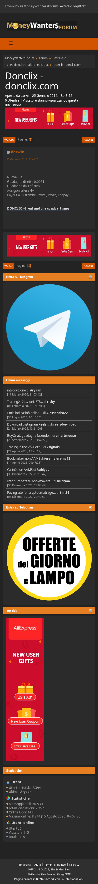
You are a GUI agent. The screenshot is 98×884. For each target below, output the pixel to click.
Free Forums (48, 874)
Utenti (16, 781)
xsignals (53, 447)
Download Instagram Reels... (28, 424)
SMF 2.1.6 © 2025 (38, 869)
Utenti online (22, 822)
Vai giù (9, 139)
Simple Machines (60, 869)
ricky (51, 402)
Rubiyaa (43, 470)
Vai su (8, 265)
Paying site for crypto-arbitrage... (31, 492)
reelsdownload (64, 424)
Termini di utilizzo (55, 864)
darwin (17, 151)
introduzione (16, 390)
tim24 (64, 492)
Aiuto (37, 864)
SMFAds (32, 874)
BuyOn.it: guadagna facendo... (29, 435)
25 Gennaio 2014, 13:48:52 (23, 159)
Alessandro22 (57, 413)
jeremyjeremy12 (57, 458)
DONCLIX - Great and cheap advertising (38, 208)
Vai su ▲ (74, 864)
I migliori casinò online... (24, 413)
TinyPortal (25, 864)
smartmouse (66, 435)
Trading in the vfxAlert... (25, 447)
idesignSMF (64, 874)
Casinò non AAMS (20, 470)
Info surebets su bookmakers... (30, 481)
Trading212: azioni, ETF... (25, 402)
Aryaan (35, 390)
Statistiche (14, 770)
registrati (79, 6)
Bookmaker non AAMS (23, 458)
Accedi (64, 6)
